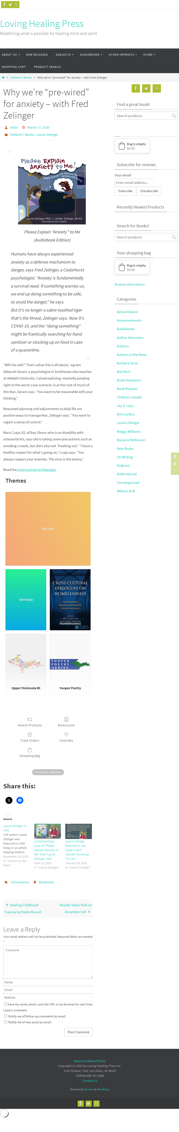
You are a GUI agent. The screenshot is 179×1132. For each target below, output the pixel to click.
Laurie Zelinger (47, 133)
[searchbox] (146, 116)
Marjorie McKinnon (131, 440)
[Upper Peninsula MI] (25, 655)
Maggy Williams (129, 431)
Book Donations (129, 380)
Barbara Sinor (127, 363)
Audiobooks (126, 328)
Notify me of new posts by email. (30, 1019)
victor (14, 127)
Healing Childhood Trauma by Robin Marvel (22, 905)
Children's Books (21, 77)
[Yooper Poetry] (70, 655)
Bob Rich (123, 371)
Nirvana (88, 1086)
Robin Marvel (127, 474)
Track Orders (29, 738)
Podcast (123, 465)
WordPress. (103, 1086)
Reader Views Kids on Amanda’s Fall (76, 905)
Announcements (129, 320)
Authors (123, 346)
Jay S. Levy (125, 405)
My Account (66, 722)
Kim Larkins (126, 414)
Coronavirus (20, 879)
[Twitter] (10, 4)
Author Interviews (130, 337)
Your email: (123, 175)
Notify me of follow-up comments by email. (37, 1012)
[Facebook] (4, 4)
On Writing (125, 457)
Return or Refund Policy (90, 1057)
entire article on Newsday (36, 467)
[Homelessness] (70, 591)
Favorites (66, 738)
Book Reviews (127, 388)
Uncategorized (128, 482)
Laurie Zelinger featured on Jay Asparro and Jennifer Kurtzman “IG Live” (77, 847)
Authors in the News (132, 354)
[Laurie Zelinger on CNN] (18, 843)
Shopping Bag (29, 753)
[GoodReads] (15, 4)
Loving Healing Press (42, 23)
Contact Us (89, 1077)
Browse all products (130, 284)
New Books (125, 448)
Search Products (30, 722)
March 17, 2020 (38, 127)
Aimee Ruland (127, 311)
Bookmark (46, 879)
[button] (132, 146)
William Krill (126, 491)
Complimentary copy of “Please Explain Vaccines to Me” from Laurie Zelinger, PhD (46, 847)
